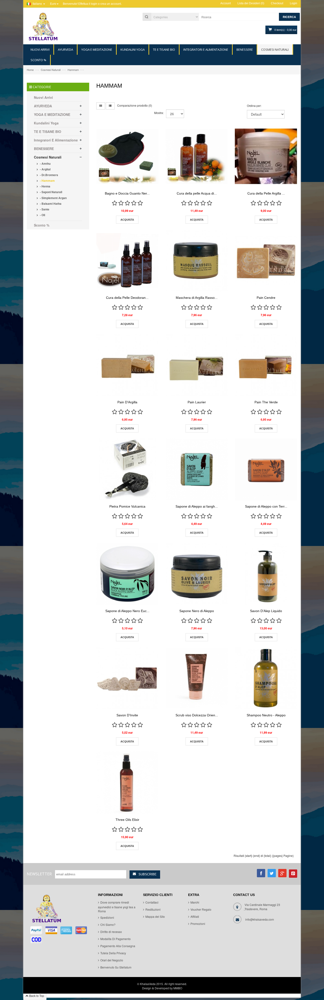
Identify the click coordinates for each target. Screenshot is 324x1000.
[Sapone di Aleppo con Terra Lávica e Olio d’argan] (266, 469)
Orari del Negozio (111, 960)
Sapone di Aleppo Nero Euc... (127, 611)
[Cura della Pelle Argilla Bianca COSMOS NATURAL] (266, 156)
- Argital (45, 169)
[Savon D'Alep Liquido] (266, 574)
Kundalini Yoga (46, 123)
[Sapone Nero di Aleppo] (197, 574)
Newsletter (39, 874)
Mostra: (159, 113)
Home (30, 70)
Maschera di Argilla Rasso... (197, 298)
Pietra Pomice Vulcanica (127, 506)
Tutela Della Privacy (113, 953)
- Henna (44, 186)
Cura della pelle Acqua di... (197, 193)
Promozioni (197, 924)
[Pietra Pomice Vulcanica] (127, 469)
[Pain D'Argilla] (127, 365)
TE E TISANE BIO (47, 131)
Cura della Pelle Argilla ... (266, 193)
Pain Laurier (197, 402)
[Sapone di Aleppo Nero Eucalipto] (127, 574)
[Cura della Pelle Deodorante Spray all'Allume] (127, 261)
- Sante (44, 209)
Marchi (194, 902)
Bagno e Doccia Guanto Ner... (127, 193)
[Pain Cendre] (266, 261)
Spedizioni (107, 918)
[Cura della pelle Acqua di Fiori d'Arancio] (197, 156)
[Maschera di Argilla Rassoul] (197, 261)
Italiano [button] (37, 3)
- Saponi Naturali (50, 192)
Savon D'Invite (127, 715)
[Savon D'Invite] (127, 678)
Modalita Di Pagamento (115, 939)
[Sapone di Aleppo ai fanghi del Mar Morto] (197, 469)
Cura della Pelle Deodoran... (127, 298)
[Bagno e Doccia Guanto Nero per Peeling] (127, 156)
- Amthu (45, 163)
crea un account (110, 3)
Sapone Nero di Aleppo (196, 611)
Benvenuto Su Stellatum (115, 967)
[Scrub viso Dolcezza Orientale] (197, 678)
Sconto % (41, 225)
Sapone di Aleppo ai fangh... (197, 506)
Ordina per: (254, 106)
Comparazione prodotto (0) (134, 105)
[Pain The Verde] (266, 365)
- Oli (42, 215)
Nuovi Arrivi (43, 97)
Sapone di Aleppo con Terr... (266, 506)
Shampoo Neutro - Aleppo (266, 715)
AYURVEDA (43, 106)
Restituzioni (153, 910)
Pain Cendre (266, 298)
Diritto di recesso (111, 932)
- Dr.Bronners (48, 175)
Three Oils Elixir (127, 820)
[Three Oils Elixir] (127, 782)
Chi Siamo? (108, 925)
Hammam (73, 70)
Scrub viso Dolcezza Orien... (197, 715)
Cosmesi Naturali (50, 70)
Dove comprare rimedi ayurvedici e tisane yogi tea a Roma (116, 906)
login (94, 3)
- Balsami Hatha (50, 203)
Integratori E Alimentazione (56, 140)
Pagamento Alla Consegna (117, 946)
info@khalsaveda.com (259, 920)
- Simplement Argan (53, 198)
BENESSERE (44, 148)
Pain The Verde (266, 402)
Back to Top (36, 996)
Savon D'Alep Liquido (266, 611)
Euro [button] (53, 3)
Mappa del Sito (155, 917)
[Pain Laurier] (197, 365)
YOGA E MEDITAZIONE (52, 114)
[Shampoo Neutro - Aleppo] (266, 678)
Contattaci (151, 902)
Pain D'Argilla (127, 402)
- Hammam (47, 180)
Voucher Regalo (200, 910)
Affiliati (194, 917)
